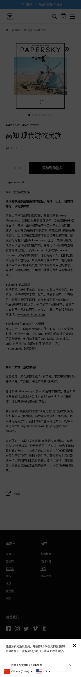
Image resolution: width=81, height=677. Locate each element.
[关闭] (74, 646)
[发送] (68, 665)
